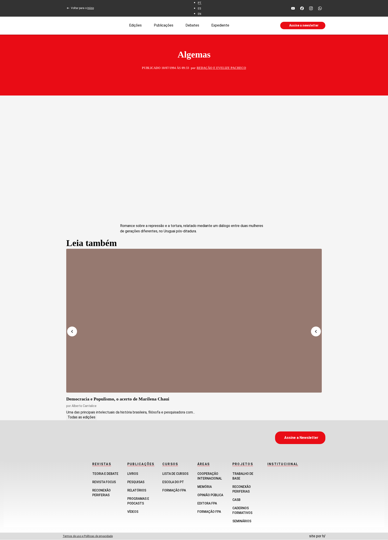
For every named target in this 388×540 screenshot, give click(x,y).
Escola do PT (173, 482)
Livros (132, 474)
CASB (236, 500)
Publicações (163, 25)
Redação (204, 68)
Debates (192, 25)
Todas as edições (81, 417)
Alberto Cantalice (84, 406)
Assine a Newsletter (301, 438)
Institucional (282, 464)
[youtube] (293, 8)
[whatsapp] (320, 8)
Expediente (220, 25)
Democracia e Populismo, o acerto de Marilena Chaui (117, 398)
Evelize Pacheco (231, 68)
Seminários (241, 521)
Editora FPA (207, 503)
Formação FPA (174, 490)
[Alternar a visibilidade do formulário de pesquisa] (254, 25)
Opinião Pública (210, 495)
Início (90, 8)
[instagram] (311, 8)
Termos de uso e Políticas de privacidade (88, 536)
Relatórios (136, 490)
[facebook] (302, 8)
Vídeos (132, 511)
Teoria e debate (105, 474)
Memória (204, 487)
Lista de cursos (175, 474)
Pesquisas (135, 482)
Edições (135, 25)
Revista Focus (104, 482)
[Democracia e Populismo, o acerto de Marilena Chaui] (194, 321)
